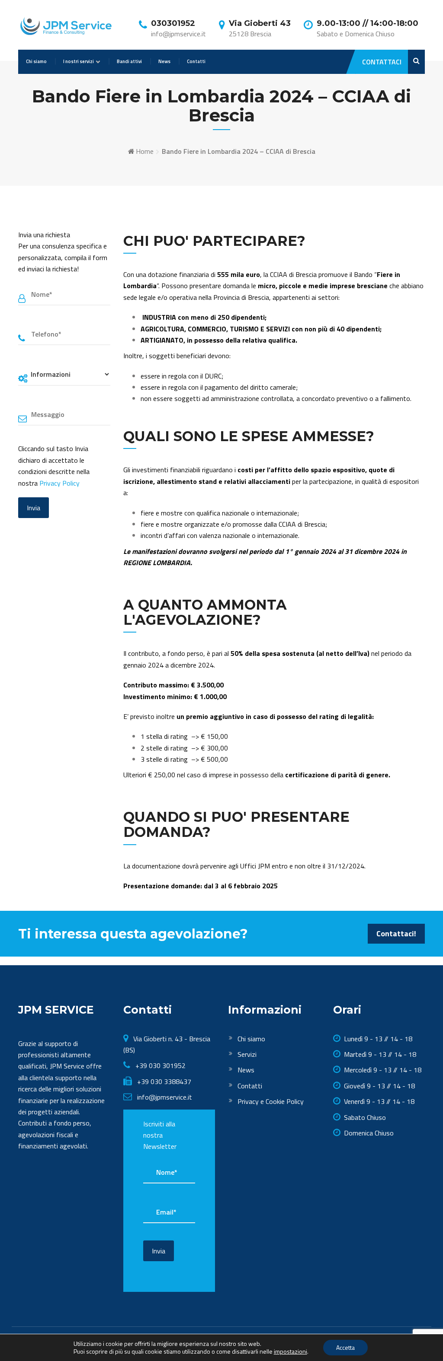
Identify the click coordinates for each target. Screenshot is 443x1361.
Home (145, 151)
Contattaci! (396, 933)
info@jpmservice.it (164, 1097)
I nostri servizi (78, 61)
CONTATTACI (381, 62)
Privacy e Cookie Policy (271, 1101)
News (164, 61)
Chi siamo (36, 61)
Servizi (247, 1054)
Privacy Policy (59, 483)
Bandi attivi (129, 61)
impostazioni (290, 1351)
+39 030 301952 (160, 1065)
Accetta (345, 1347)
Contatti (196, 61)
